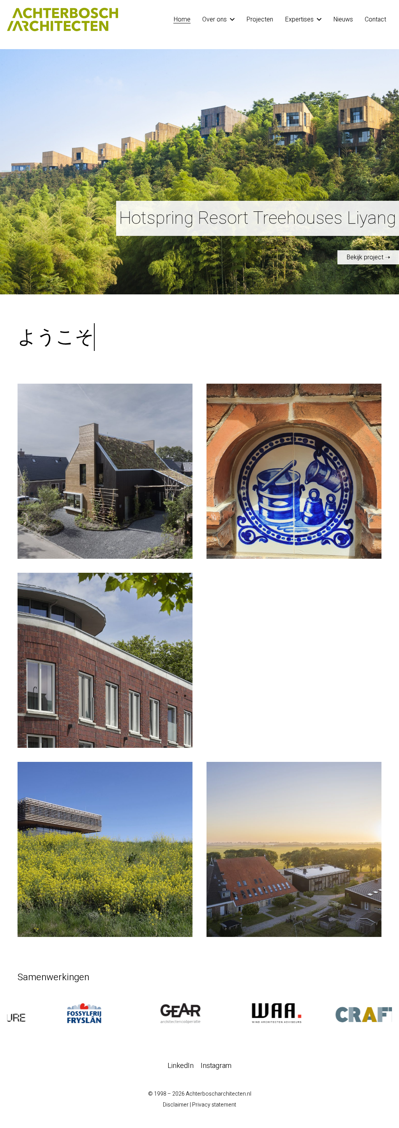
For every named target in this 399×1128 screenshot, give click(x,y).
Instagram (216, 1066)
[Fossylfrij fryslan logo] (55, 1013)
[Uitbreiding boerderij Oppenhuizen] (294, 849)
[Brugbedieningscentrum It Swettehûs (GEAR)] (105, 849)
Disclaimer (176, 1105)
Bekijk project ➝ (368, 257)
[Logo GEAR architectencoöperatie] (151, 1013)
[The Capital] (105, 660)
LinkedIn (181, 1066)
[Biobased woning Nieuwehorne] (105, 471)
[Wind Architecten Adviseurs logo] (247, 1013)
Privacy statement (214, 1105)
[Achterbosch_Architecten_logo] (62, 19)
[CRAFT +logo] (343, 1013)
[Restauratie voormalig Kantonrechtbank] (294, 471)
